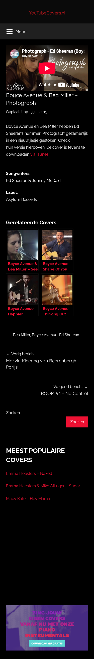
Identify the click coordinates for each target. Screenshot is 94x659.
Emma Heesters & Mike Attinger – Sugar (43, 486)
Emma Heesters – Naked (29, 473)
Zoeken (13, 412)
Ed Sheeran (69, 335)
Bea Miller (21, 335)
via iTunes (39, 154)
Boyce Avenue (44, 335)
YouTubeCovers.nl (47, 13)
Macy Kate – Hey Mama (28, 498)
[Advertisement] (47, 559)
